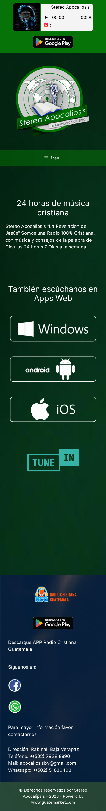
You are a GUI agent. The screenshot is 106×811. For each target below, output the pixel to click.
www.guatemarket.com (53, 802)
